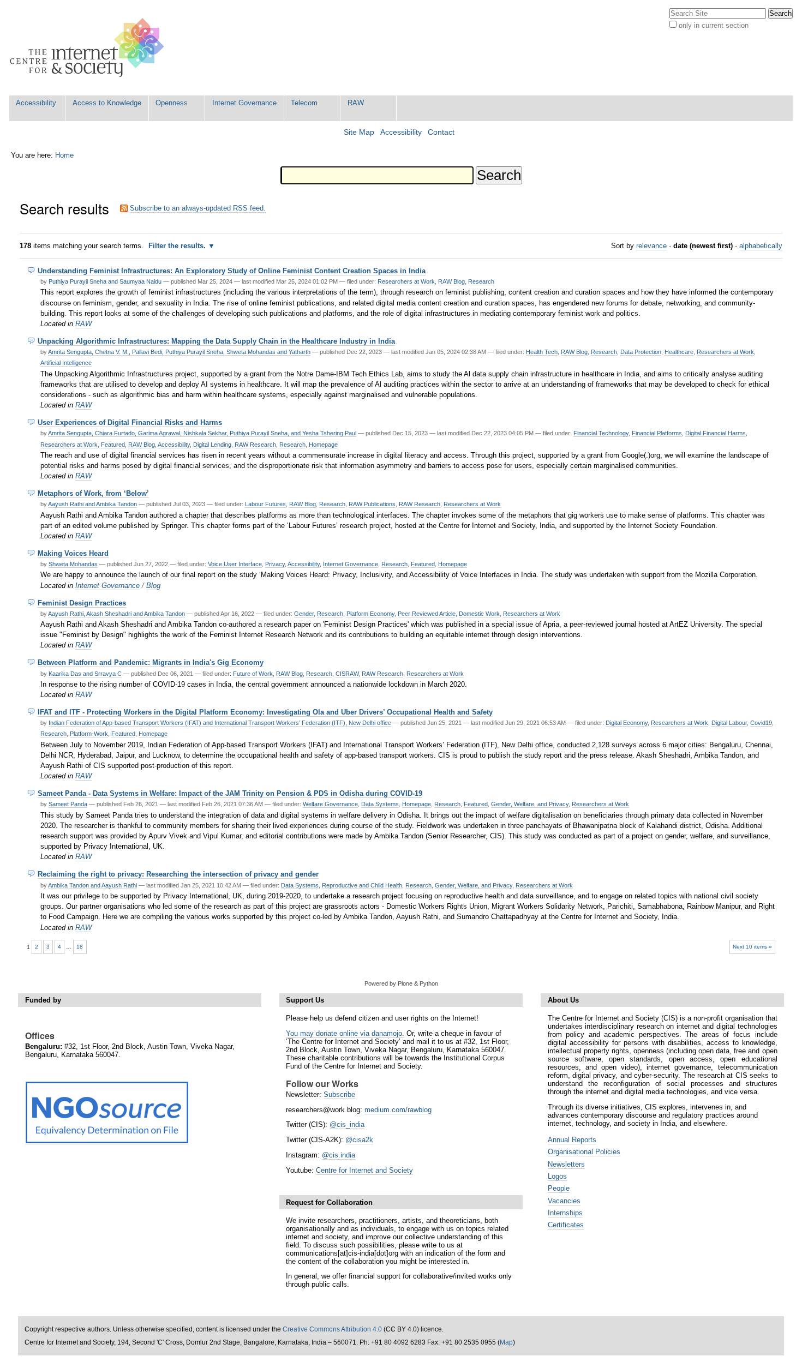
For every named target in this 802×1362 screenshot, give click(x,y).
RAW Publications (372, 504)
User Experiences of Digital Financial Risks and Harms (130, 422)
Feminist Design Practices (82, 603)
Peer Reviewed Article (427, 613)
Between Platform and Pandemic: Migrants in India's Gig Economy (151, 662)
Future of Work (253, 673)
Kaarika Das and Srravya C (85, 673)
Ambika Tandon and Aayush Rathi (92, 885)
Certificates (566, 1225)
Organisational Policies (584, 1152)
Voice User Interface (235, 564)
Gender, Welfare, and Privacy (529, 804)
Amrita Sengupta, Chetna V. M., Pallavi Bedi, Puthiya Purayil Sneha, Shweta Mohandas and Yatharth (179, 352)
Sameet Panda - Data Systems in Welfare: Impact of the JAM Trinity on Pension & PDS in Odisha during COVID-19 (230, 793)
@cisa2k (359, 1140)
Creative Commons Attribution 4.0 (332, 1329)
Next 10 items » (752, 947)
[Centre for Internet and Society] (89, 47)
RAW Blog (451, 281)
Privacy (275, 564)
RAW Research (255, 444)
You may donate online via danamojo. (345, 1033)
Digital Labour (729, 722)
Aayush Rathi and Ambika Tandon (92, 504)
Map (506, 1342)
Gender (304, 613)
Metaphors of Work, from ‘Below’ (93, 493)
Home (64, 155)
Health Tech (542, 352)
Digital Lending (212, 444)
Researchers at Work (406, 281)
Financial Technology (601, 433)
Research (481, 281)
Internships (565, 1213)
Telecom (304, 103)
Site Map (359, 132)
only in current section (714, 25)
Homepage (323, 444)
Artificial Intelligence (66, 362)
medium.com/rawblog (398, 1110)
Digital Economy (627, 722)
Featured (113, 444)
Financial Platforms (657, 433)
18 (79, 947)
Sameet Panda (68, 804)
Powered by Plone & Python (401, 983)
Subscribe (339, 1094)
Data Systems (380, 804)
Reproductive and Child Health (362, 885)
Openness (171, 103)
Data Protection (640, 352)
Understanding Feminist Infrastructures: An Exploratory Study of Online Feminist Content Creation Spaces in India (232, 271)
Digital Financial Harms (715, 433)
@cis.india (338, 1155)
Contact (441, 132)
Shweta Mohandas (73, 564)
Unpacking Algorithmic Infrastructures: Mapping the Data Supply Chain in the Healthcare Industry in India (216, 341)
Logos (557, 1176)
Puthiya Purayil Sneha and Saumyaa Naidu (105, 281)
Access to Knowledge (107, 103)
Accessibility (36, 103)
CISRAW (347, 673)
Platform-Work (89, 733)
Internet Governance (244, 103)
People (559, 1188)
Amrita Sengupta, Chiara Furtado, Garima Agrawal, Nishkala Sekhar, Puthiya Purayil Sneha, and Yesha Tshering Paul (202, 433)
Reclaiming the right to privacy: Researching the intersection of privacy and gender (178, 874)
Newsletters (566, 1164)
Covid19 (761, 722)
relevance (651, 246)
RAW (356, 103)
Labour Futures (265, 504)
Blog (153, 585)
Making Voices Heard (73, 553)
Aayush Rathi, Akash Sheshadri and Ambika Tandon (116, 613)
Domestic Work (479, 613)
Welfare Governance (330, 804)
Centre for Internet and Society (364, 1170)
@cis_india (347, 1124)
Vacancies (564, 1201)
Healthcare (679, 352)
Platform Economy (370, 613)
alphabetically (760, 246)
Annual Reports (572, 1140)
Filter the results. (178, 246)
